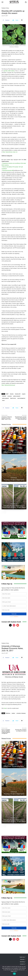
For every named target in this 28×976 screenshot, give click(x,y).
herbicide (4, 396)
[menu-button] (2, 2)
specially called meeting (9, 70)
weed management (21, 398)
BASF (7, 393)
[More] (21, 20)
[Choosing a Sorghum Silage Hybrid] (14, 468)
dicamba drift (17, 393)
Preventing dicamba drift (7, 170)
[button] (26, 2)
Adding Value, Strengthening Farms (14, 452)
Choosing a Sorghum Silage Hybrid (14, 480)
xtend (3, 400)
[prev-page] (3, 512)
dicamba (11, 393)
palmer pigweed (5, 398)
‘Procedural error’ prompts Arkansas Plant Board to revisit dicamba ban (20, 418)
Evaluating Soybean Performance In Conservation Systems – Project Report (14, 506)
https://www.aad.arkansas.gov (8, 385)
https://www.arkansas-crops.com (10, 152)
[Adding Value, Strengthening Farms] (14, 440)
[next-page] (5, 512)
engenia (23, 393)
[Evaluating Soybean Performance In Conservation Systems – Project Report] (14, 495)
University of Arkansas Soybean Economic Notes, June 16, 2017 (7, 418)
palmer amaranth (16, 396)
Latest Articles (14, 503)
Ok (14, 973)
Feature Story (5, 8)
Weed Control (13, 398)
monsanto (10, 396)
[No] (26, 970)
